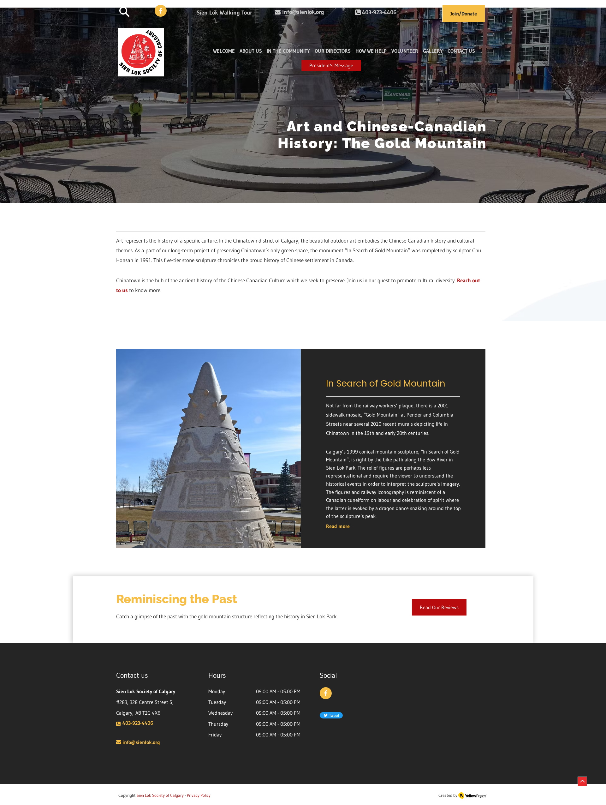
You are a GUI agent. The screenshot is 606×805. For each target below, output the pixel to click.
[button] (124, 11)
